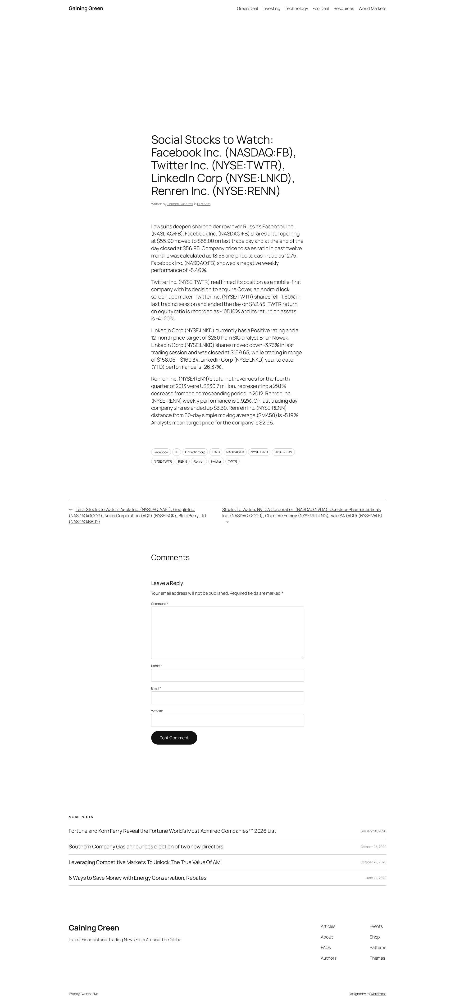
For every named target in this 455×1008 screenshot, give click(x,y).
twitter (216, 461)
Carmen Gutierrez (180, 204)
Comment (159, 603)
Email (156, 688)
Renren (199, 461)
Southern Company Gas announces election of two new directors (146, 847)
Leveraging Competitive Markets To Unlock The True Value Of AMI (145, 862)
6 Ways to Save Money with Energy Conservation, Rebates (138, 878)
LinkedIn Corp (195, 452)
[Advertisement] (227, 66)
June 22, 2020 (376, 877)
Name (156, 665)
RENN (182, 461)
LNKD (216, 452)
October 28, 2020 (373, 846)
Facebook (161, 452)
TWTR (232, 461)
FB (177, 452)
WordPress (378, 993)
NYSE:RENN (283, 452)
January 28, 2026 (373, 831)
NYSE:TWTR (163, 461)
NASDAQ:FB (235, 452)
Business (203, 204)
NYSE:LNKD (259, 452)
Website (157, 711)
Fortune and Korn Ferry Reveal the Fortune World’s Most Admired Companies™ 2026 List (172, 831)
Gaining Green (86, 8)
